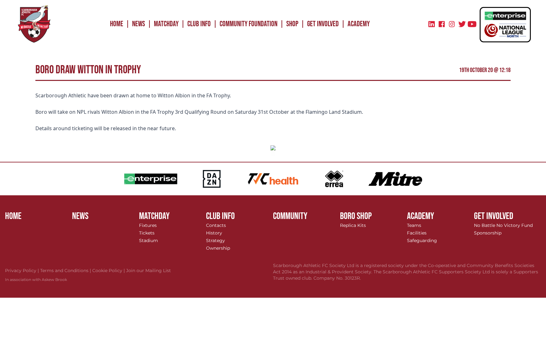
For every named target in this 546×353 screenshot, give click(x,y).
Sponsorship (487, 233)
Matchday (166, 23)
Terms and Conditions (66, 270)
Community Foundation (248, 23)
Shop (292, 23)
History (214, 233)
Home (116, 23)
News (138, 23)
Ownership (218, 248)
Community (290, 216)
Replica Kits (353, 225)
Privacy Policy (22, 270)
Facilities (417, 233)
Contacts (216, 225)
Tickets (147, 233)
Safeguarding (422, 240)
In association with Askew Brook (36, 279)
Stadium (148, 240)
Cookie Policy (109, 270)
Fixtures (148, 225)
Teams (414, 225)
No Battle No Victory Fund (503, 225)
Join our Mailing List (148, 270)
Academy (359, 23)
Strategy (215, 240)
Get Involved (323, 23)
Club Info (199, 23)
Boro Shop (356, 216)
